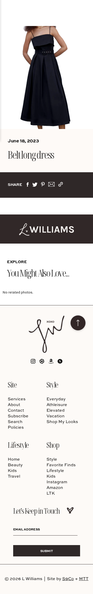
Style (52, 384)
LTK (51, 493)
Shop (53, 444)
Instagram (57, 482)
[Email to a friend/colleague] (51, 185)
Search (15, 421)
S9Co (68, 578)
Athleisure (57, 404)
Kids (12, 470)
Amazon (55, 487)
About (14, 404)
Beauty (15, 465)
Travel (14, 476)
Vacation (56, 416)
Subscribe (18, 416)
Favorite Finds (61, 465)
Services (17, 399)
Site (12, 384)
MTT (84, 578)
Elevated (56, 410)
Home (14, 459)
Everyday (56, 399)
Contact (16, 410)
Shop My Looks (62, 421)
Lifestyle (18, 444)
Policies (16, 427)
